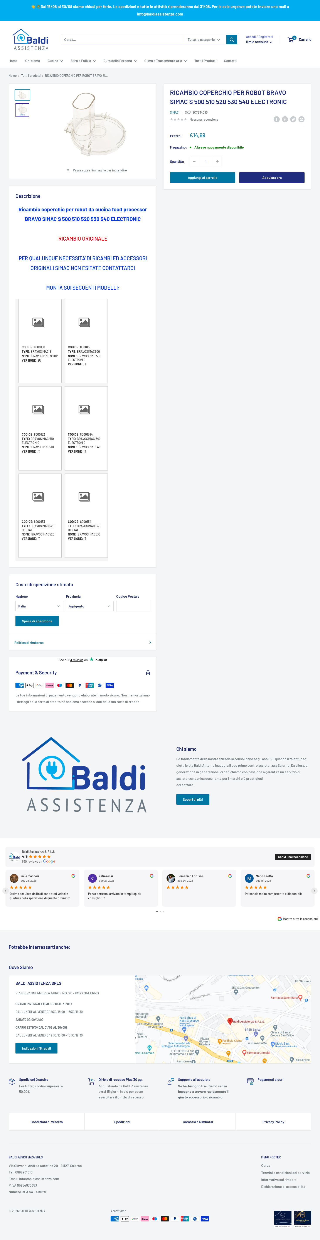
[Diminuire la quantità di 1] (194, 161)
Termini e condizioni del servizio (285, 1172)
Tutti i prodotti (31, 75)
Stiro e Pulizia (81, 60)
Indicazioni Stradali (36, 1048)
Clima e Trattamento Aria (163, 60)
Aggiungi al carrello (202, 177)
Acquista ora (272, 177)
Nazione (21, 596)
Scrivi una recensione (293, 857)
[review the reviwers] (73, 876)
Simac (174, 112)
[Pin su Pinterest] (285, 119)
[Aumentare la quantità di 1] (217, 161)
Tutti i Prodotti (205, 60)
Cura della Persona (117, 60)
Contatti (230, 60)
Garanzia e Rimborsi (198, 1122)
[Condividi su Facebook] (277, 119)
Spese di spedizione (37, 621)
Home (13, 60)
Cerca (265, 1165)
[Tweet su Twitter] (293, 119)
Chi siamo (32, 60)
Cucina (53, 60)
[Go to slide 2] (160, 911)
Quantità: (177, 161)
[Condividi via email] (301, 119)
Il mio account (257, 41)
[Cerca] (231, 39)
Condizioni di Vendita (47, 1122)
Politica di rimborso (29, 642)
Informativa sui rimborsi (279, 1179)
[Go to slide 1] (157, 911)
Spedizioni (122, 1122)
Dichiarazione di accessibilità (283, 1186)
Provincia (73, 596)
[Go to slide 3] (163, 911)
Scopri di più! (193, 799)
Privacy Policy (273, 1122)
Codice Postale (128, 596)
